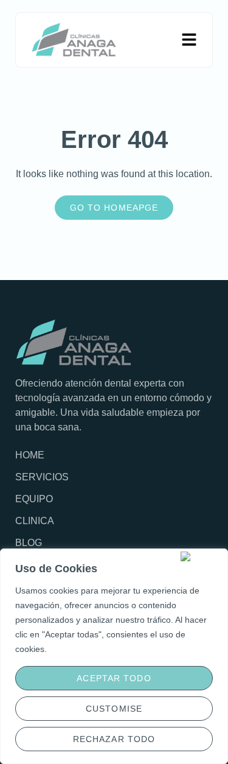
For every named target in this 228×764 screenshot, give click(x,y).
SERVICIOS (42, 477)
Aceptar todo (114, 678)
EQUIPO (34, 499)
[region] (114, 656)
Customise (114, 708)
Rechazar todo (114, 739)
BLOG (28, 543)
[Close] (202, 556)
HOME (29, 455)
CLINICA (34, 521)
